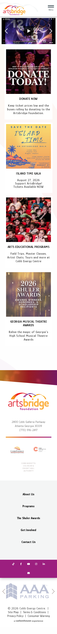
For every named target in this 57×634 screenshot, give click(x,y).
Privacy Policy (15, 616)
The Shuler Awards (28, 518)
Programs (28, 506)
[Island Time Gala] (28, 146)
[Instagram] (36, 564)
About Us (29, 494)
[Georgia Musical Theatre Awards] (28, 294)
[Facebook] (21, 564)
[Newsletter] (29, 573)
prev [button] (3, 591)
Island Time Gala (28, 173)
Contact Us (28, 542)
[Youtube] (29, 564)
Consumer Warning (39, 616)
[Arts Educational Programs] (28, 219)
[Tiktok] (13, 564)
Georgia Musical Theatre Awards (28, 323)
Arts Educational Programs (29, 247)
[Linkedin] (44, 564)
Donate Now (28, 99)
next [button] (53, 591)
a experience (28, 621)
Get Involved (28, 530)
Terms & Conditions (34, 612)
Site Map (13, 612)
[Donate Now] (28, 71)
